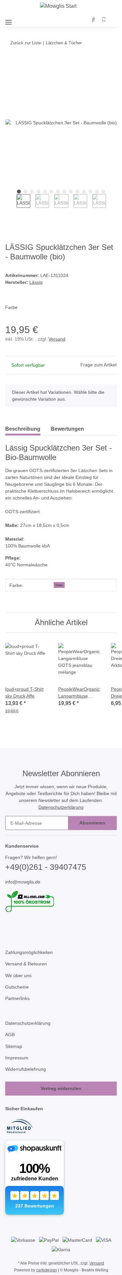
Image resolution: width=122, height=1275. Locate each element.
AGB (10, 1034)
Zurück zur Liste (25, 42)
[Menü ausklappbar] (8, 19)
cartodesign (46, 1270)
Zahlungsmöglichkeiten (29, 952)
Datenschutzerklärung (61, 807)
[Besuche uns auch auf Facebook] (9, 926)
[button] (93, 19)
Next (111, 205)
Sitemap (13, 1046)
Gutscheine (17, 987)
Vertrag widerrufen (61, 1088)
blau (59, 585)
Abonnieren (92, 822)
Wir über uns (18, 975)
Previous (11, 205)
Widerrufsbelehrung (25, 1069)
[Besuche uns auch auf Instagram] (31, 926)
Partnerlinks (17, 998)
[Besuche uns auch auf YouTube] (20, 926)
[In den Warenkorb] (10, 63)
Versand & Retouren (26, 963)
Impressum (16, 1057)
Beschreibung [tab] (22, 429)
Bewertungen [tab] (67, 429)
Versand (56, 339)
